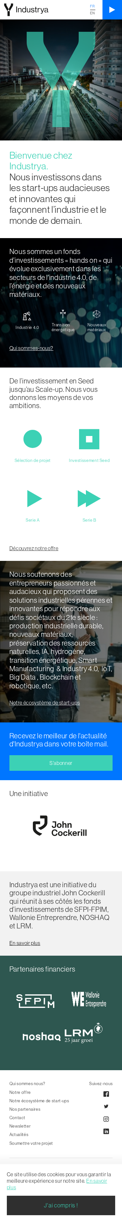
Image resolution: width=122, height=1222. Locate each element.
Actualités (18, 1134)
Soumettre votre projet (31, 1143)
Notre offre (20, 1092)
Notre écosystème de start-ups (39, 1100)
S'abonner (61, 763)
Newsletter (20, 1126)
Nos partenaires (25, 1109)
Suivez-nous (101, 1083)
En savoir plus (24, 943)
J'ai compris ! (61, 1205)
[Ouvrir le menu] (112, 9)
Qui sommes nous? (27, 1083)
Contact (17, 1117)
